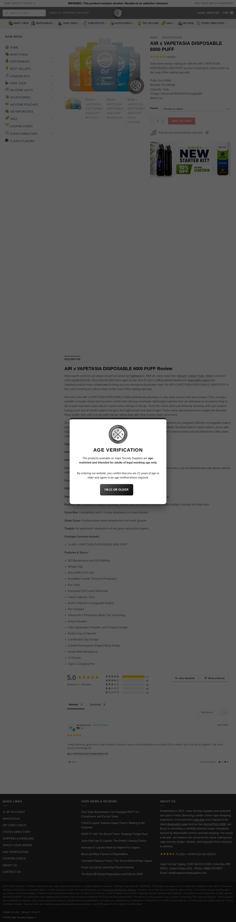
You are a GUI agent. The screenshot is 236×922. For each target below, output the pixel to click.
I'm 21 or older (117, 489)
